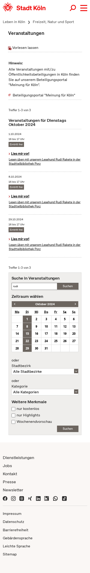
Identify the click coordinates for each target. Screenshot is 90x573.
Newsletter (13, 489)
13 (73, 326)
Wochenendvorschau (34, 422)
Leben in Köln (14, 21)
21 (17, 341)
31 (46, 348)
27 (73, 341)
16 (36, 333)
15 (27, 333)
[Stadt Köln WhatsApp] (55, 498)
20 (73, 333)
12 (64, 326)
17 (46, 333)
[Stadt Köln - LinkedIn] (38, 498)
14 (17, 333)
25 (55, 341)
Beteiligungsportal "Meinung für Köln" (44, 95)
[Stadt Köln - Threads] (21, 498)
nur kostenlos (28, 409)
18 (55, 333)
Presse (9, 481)
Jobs (7, 465)
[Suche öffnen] (73, 8)
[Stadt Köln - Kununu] (46, 498)
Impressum (12, 513)
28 (17, 348)
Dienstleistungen (18, 457)
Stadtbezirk (21, 363)
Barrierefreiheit (15, 530)
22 (27, 341)
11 (55, 326)
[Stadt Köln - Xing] (30, 498)
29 (27, 348)
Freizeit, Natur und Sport (53, 21)
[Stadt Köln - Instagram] (13, 498)
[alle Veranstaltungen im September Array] (15, 304)
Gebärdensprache (18, 538)
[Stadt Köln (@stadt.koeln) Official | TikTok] (64, 498)
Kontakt (10, 473)
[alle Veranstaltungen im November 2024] (75, 304)
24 (46, 341)
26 (64, 341)
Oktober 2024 (45, 304)
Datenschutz (13, 521)
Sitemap (10, 554)
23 (36, 341)
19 (64, 333)
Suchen (68, 286)
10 (46, 326)
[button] (83, 8)
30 (36, 348)
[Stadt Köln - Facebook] (5, 498)
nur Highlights (28, 415)
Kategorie (20, 384)
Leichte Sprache (16, 546)
